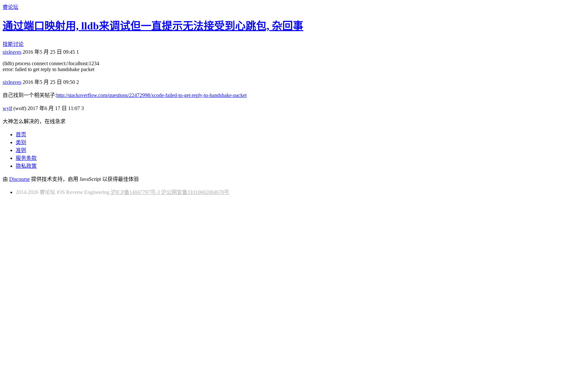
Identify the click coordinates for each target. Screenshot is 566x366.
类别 (21, 142)
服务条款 (26, 158)
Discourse (19, 179)
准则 (21, 150)
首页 (21, 134)
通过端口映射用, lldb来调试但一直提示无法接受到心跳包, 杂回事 (153, 26)
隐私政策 (26, 166)
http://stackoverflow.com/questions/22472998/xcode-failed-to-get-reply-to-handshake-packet (151, 95)
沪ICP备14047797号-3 (135, 192)
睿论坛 (10, 7)
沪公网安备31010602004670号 (195, 192)
